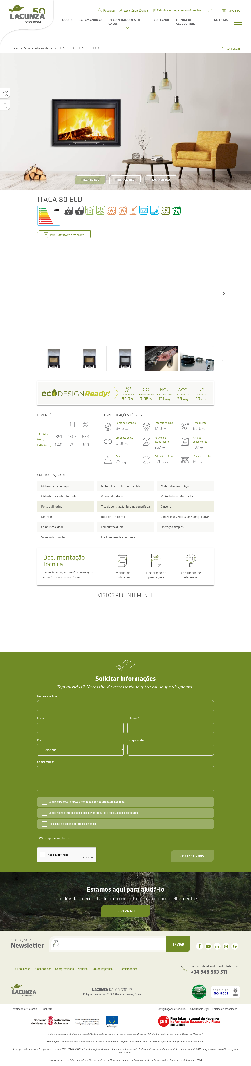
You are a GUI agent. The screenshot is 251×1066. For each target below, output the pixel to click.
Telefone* (133, 718)
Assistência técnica (136, 10)
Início (14, 48)
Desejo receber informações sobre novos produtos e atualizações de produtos (93, 813)
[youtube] (208, 946)
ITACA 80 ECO (90, 180)
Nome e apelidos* (48, 696)
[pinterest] (234, 946)
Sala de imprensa (102, 969)
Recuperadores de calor (39, 48)
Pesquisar (109, 10)
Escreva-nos (125, 910)
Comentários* (45, 762)
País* (40, 740)
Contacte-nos (192, 856)
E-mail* (42, 718)
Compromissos (64, 969)
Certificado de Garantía (24, 1009)
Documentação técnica (67, 235)
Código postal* (136, 740)
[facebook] (199, 946)
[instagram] (226, 946)
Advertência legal (199, 1009)
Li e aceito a (73, 824)
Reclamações (128, 969)
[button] (54, 358)
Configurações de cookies (172, 1009)
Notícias (83, 969)
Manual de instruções (123, 575)
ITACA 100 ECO (160, 180)
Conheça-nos (43, 969)
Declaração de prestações (156, 575)
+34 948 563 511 (209, 971)
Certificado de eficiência (191, 575)
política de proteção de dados (80, 824)
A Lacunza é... (23, 969)
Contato (48, 1009)
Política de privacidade (224, 1009)
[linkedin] (217, 946)
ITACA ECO (67, 48)
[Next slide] (223, 293)
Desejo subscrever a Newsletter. (87, 802)
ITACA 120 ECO (125, 180)
